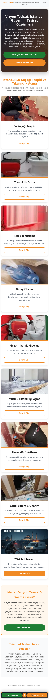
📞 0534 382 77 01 (12, 695)
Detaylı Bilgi (24, 143)
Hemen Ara (24, 573)
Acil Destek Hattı (24, 627)
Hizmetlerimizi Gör (24, 62)
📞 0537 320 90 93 (37, 695)
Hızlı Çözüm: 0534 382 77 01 (24, 54)
